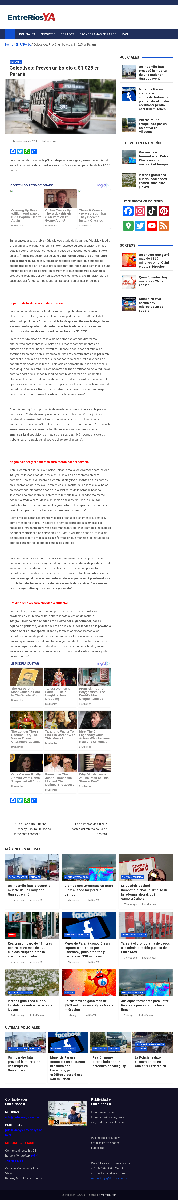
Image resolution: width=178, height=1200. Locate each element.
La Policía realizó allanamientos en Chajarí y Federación (150, 1061)
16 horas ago (18, 1015)
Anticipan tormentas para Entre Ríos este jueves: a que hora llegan (145, 1005)
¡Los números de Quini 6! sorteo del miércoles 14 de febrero (89, 829)
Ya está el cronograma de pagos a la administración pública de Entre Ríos (145, 947)
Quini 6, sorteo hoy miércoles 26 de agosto (153, 281)
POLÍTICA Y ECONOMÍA (132, 877)
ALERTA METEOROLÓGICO (77, 877)
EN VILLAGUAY (99, 1049)
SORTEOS (67, 34)
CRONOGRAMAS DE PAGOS (97, 34)
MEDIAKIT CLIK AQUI (19, 1143)
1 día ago (72, 1015)
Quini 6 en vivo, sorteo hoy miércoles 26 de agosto (151, 305)
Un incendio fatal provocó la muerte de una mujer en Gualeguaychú (153, 72)
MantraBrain (108, 1195)
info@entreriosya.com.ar (22, 1117)
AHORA (12, 935)
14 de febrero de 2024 (25, 141)
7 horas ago (130, 904)
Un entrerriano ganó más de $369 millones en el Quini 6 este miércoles (154, 261)
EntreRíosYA (49, 141)
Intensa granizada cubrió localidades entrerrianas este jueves (153, 181)
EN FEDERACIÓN (156, 1044)
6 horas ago (17, 900)
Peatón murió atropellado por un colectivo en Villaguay (153, 126)
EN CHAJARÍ (141, 1044)
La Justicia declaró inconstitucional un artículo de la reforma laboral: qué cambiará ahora (144, 892)
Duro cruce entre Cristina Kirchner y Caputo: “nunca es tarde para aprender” (32, 829)
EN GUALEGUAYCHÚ (18, 877)
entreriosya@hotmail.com (109, 1178)
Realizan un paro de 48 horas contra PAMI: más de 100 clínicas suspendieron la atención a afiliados (30, 949)
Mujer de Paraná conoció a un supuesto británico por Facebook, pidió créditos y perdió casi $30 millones (154, 99)
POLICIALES (27, 34)
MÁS (125, 34)
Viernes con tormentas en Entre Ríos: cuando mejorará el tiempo (153, 158)
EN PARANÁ (15, 62)
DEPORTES (47, 34)
